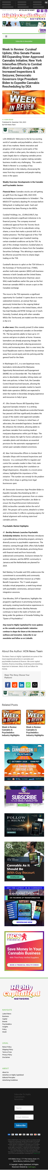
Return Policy (6, 1047)
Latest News (6, 1014)
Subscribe (20, 1125)
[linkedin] (46, 11)
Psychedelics (7, 1024)
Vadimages (32, 1167)
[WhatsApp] (28, 685)
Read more (37, 1153)
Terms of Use (7, 1052)
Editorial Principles (8, 1077)
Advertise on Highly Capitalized (13, 1075)
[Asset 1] (24, 14)
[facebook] (38, 11)
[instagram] (42, 11)
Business (5, 1016)
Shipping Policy (7, 1049)
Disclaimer (6, 1057)
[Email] (35, 685)
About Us (5, 1072)
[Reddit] (14, 685)
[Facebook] (7, 685)
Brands (4, 1021)
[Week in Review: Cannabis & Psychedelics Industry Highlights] (11, 717)
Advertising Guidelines (10, 1080)
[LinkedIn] (21, 685)
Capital (4, 1019)
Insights (5, 1027)
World (4, 1032)
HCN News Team (10, 125)
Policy (4, 1029)
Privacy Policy (7, 1055)
